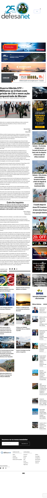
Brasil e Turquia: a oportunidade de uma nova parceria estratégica (7, 289)
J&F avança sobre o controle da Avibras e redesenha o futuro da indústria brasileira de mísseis (5, 330)
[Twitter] (3, 468)
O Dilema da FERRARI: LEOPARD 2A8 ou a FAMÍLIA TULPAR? (23, 329)
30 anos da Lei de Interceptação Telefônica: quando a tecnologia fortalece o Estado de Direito (43, 334)
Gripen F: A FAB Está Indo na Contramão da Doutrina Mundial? (22, 309)
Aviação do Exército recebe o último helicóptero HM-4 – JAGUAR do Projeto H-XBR (43, 401)
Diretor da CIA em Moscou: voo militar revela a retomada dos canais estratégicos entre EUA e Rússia (43, 321)
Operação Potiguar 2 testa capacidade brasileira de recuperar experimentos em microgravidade (43, 375)
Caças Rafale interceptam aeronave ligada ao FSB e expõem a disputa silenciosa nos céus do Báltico (43, 414)
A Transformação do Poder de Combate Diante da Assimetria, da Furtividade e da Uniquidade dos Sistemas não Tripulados (7, 353)
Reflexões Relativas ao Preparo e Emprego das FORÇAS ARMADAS (6, 375)
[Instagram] (5, 468)
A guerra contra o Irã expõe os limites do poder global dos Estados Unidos (43, 426)
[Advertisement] (23, 28)
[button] (40, 9)
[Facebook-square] (0, 468)
